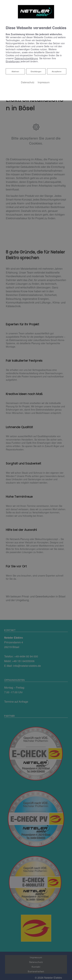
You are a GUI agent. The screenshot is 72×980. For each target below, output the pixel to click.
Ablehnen (15, 71)
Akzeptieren (56, 71)
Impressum (44, 82)
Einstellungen (36, 71)
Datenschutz (27, 82)
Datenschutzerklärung (26, 58)
